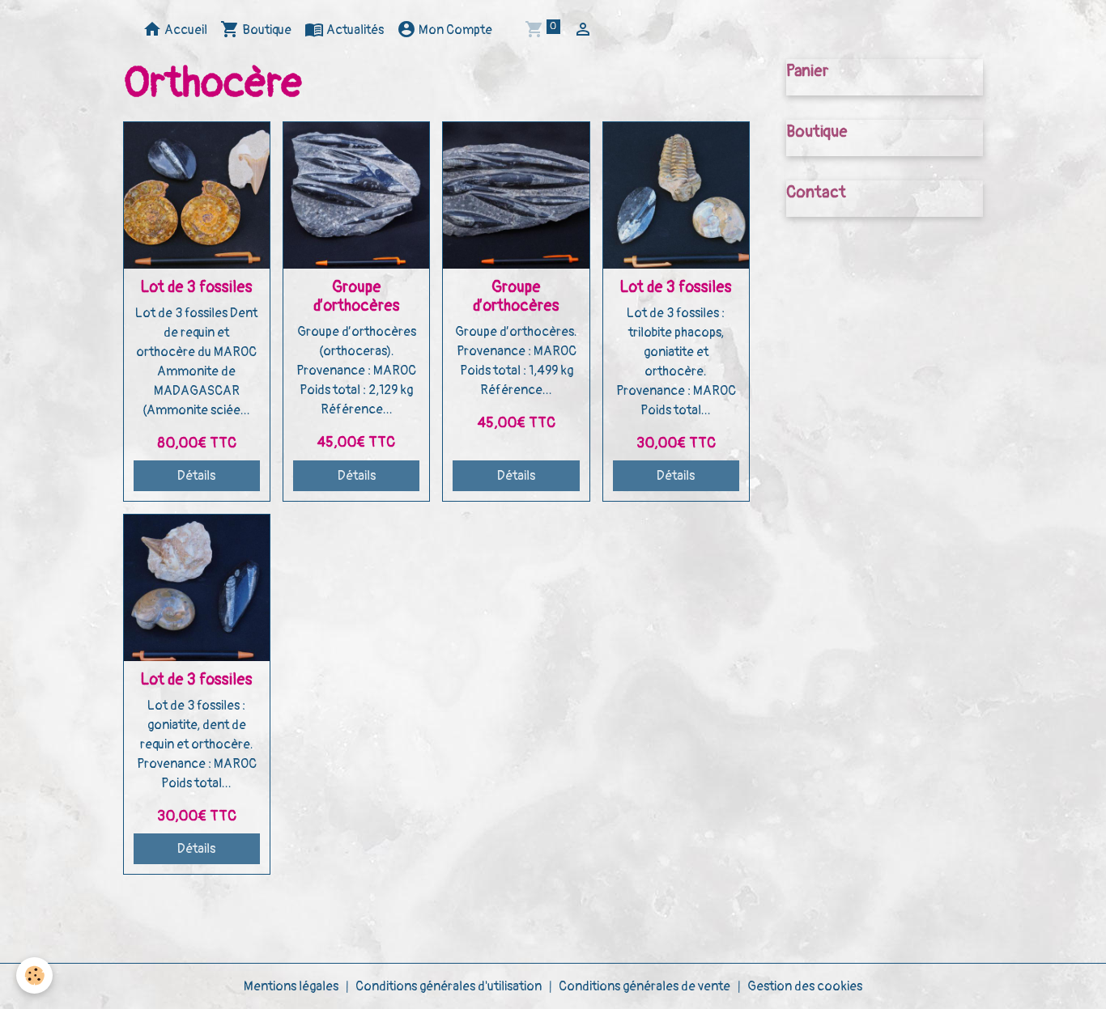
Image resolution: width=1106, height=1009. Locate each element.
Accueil (184, 30)
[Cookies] (34, 975)
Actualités (354, 30)
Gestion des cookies (804, 986)
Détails (196, 476)
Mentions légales (291, 986)
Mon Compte (454, 30)
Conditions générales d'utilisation (448, 986)
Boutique (265, 30)
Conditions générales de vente (644, 986)
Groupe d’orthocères (356, 297)
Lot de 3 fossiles (196, 287)
